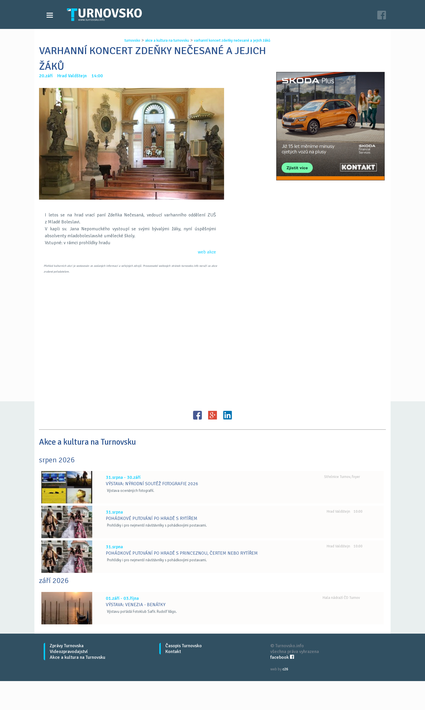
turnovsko (132, 40)
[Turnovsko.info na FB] (381, 16)
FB (197, 415)
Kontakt (173, 651)
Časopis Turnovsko (183, 646)
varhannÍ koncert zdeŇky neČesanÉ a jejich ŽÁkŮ (232, 40)
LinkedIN (227, 415)
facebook (280, 657)
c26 (285, 669)
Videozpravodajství (69, 651)
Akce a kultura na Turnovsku (77, 657)
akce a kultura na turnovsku (167, 40)
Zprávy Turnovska (67, 646)
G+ (212, 415)
